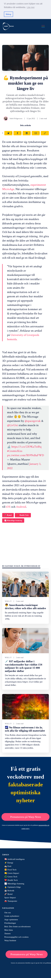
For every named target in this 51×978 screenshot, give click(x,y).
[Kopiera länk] (45, 133)
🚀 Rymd (8, 515)
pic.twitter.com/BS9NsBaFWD (25, 455)
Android (21, 506)
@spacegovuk (33, 421)
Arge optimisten (11, 919)
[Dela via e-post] (36, 133)
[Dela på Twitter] (8, 133)
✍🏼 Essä (7, 866)
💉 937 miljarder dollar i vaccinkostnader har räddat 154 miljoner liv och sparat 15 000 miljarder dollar (23, 666)
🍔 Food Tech (10, 870)
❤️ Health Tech (23, 515)
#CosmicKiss (14, 451)
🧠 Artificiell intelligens (14, 859)
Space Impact (10, 897)
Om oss (7, 912)
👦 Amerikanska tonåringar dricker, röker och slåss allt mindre (25, 607)
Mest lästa (8, 930)
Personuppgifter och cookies (16, 937)
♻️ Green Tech (10, 877)
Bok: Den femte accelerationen (17, 926)
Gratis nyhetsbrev (11, 916)
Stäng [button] (8, 14)
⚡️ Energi (8, 863)
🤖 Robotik (9, 891)
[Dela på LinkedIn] (27, 133)
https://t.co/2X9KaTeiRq (26, 446)
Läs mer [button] (31, 7)
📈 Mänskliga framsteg (13, 520)
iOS (8, 506)
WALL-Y (8, 601)
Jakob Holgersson (16, 118)
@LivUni (12, 425)
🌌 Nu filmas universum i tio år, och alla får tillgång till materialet (25, 729)
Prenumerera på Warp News (25, 816)
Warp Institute (10, 940)
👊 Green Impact (11, 873)
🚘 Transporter (10, 901)
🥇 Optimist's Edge (12, 887)
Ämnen (7, 933)
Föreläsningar (10, 923)
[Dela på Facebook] (17, 133)
